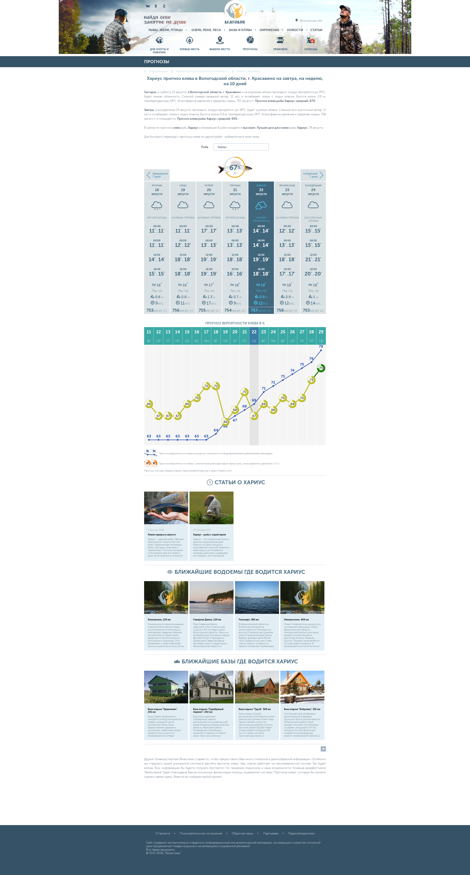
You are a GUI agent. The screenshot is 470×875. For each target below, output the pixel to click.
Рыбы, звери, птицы (166, 30)
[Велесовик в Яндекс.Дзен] (164, 6)
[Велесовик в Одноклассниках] (156, 6)
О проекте (163, 833)
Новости (295, 30)
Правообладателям (301, 833)
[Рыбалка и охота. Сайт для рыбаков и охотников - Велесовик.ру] (235, 12)
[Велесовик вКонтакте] (147, 6)
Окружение (269, 30)
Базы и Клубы (240, 30)
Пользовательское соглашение (201, 833)
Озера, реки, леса (206, 30)
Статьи (316, 30)
